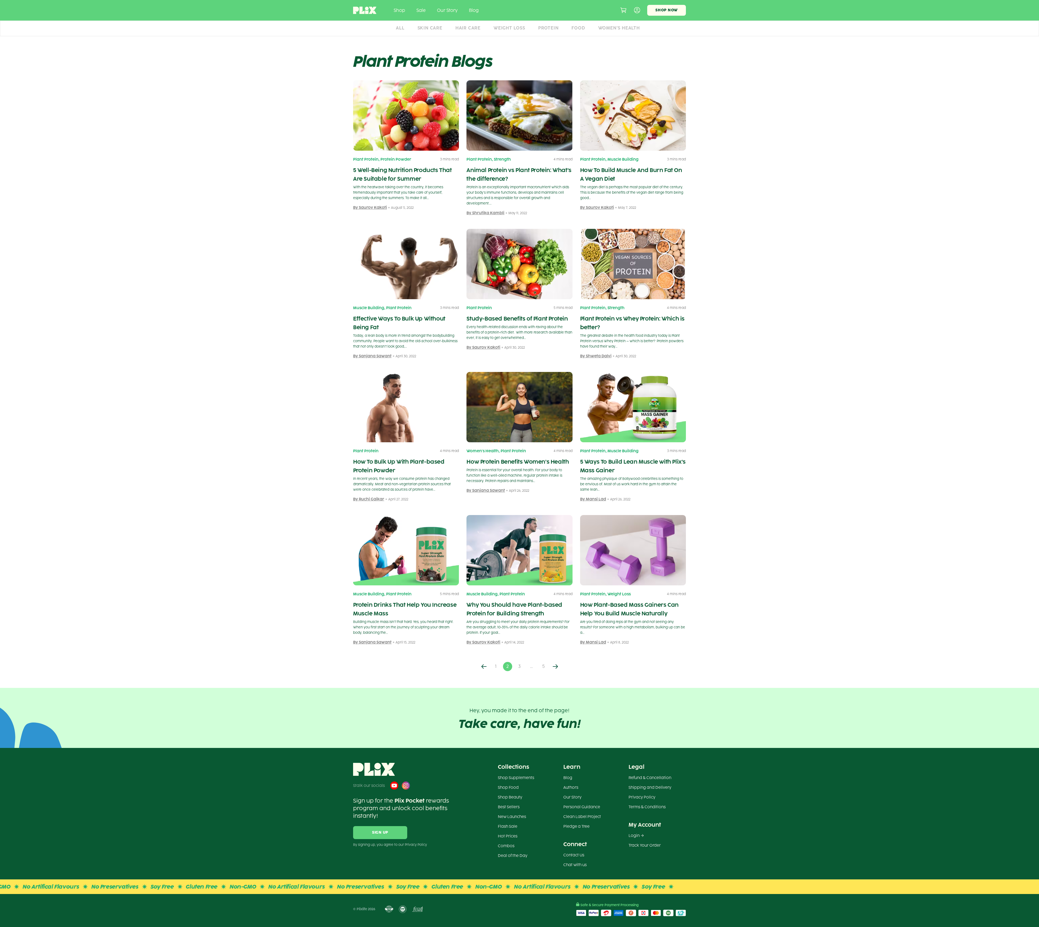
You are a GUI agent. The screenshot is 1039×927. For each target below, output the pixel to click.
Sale (421, 10)
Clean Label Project (582, 816)
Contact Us (573, 855)
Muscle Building (623, 159)
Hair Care (468, 28)
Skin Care (429, 28)
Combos (506, 846)
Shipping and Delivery (650, 787)
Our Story (447, 10)
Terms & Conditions (647, 807)
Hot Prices (507, 836)
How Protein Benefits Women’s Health (517, 461)
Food (578, 28)
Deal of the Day (512, 855)
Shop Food (508, 787)
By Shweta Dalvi (595, 356)
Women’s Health (619, 28)
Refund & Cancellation (650, 778)
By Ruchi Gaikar (368, 499)
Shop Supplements (516, 778)
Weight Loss (509, 28)
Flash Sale (507, 826)
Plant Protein (366, 159)
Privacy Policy (642, 797)
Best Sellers (509, 807)
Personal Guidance (581, 807)
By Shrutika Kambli (485, 213)
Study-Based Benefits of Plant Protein (517, 318)
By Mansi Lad (593, 499)
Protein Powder (395, 159)
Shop (399, 10)
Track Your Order (645, 845)
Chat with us (575, 865)
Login (634, 835)
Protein (548, 28)
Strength (502, 159)
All (400, 28)
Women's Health (482, 451)
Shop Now (666, 10)
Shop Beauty (510, 797)
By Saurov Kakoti (370, 207)
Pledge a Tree (576, 826)
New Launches (512, 816)
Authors (570, 787)
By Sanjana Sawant (372, 356)
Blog (474, 10)
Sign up (380, 832)
